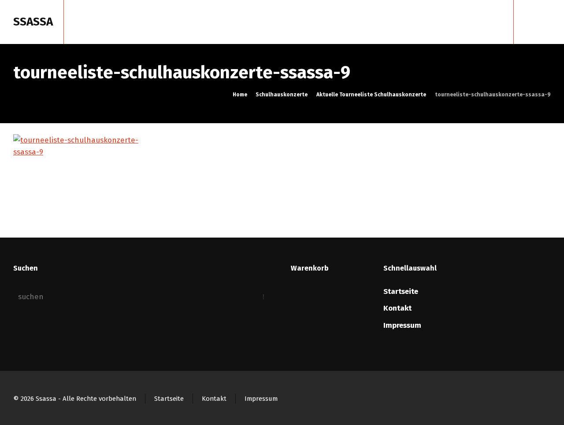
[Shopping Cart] (531, 22)
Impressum (402, 325)
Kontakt (397, 308)
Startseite (400, 291)
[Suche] (545, 22)
